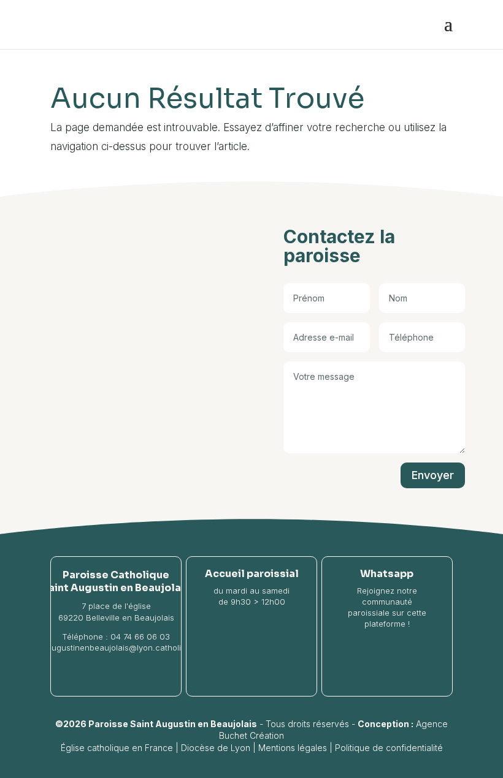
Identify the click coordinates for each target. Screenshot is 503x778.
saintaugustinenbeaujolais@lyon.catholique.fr (116, 647)
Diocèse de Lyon (215, 747)
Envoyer (433, 475)
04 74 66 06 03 (140, 636)
